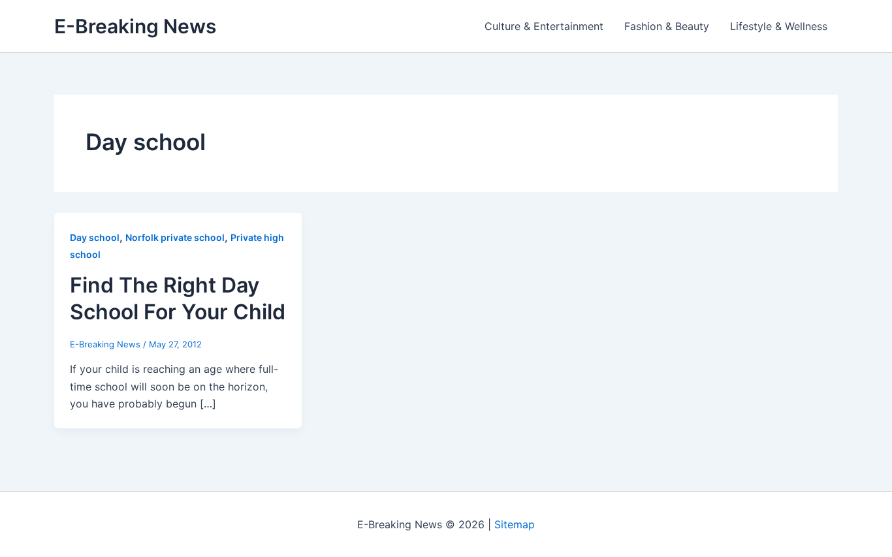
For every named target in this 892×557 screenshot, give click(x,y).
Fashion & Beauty (666, 26)
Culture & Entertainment (544, 26)
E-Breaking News (135, 26)
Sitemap (514, 524)
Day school (94, 237)
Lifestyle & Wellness (778, 26)
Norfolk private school (175, 237)
